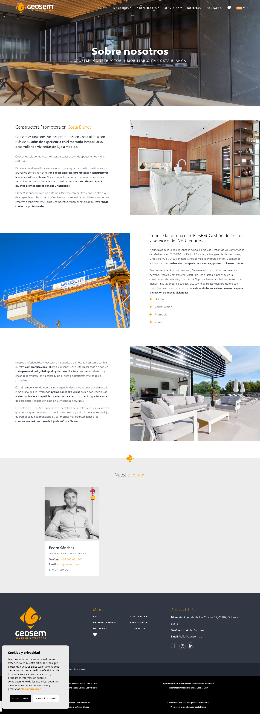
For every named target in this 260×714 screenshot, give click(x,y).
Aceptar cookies (20, 698)
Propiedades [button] (147, 8)
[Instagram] (182, 646)
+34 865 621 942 (65, 559)
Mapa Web (80, 669)
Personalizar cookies (46, 698)
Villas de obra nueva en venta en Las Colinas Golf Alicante (71, 687)
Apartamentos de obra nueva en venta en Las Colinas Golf (188, 683)
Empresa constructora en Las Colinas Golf (71, 702)
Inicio (103, 8)
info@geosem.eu (64, 564)
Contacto (214, 8)
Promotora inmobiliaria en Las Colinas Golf (188, 687)
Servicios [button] (172, 8)
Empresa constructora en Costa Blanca (72, 706)
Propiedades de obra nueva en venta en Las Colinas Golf (72, 683)
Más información (31, 689)
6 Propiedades (59, 569)
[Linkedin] (191, 645)
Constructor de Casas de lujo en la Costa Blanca (188, 702)
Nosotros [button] (121, 8)
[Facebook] (174, 646)
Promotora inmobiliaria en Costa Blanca (188, 706)
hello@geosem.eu (190, 636)
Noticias (194, 8)
